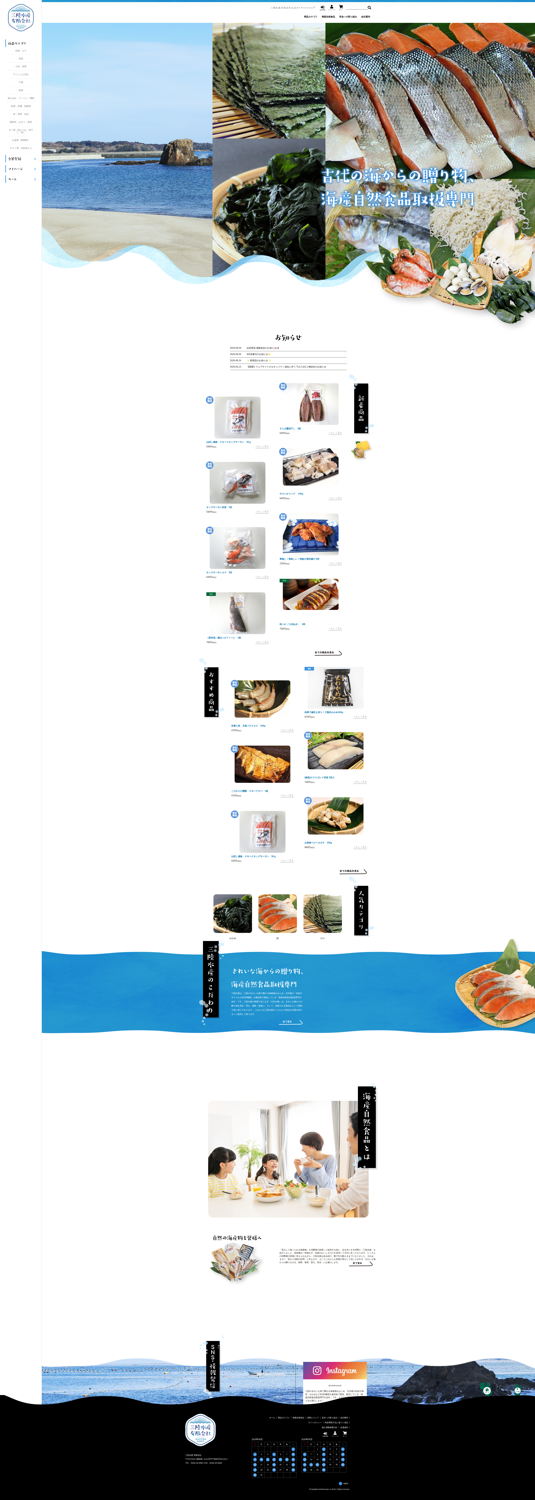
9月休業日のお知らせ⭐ (259, 354)
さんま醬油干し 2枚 (290, 428)
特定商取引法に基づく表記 (336, 1422)
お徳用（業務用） (21, 140)
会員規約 (344, 1427)
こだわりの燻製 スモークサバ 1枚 (249, 791)
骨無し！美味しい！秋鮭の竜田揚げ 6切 (299, 559)
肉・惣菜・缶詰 (21, 114)
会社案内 (365, 16)
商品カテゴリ (311, 16)
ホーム (272, 1418)
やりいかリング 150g (291, 494)
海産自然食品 (328, 16)
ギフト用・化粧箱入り (21, 148)
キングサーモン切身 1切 (219, 507)
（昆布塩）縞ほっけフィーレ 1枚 (223, 637)
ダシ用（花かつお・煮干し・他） (21, 131)
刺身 (21, 90)
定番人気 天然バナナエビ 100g (248, 726)
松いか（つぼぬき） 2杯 (292, 624)
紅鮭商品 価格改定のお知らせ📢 (263, 348)
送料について (313, 1418)
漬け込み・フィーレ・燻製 (21, 98)
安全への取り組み (348, 16)
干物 (21, 82)
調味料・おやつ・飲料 (21, 122)
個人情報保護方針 (329, 1427)
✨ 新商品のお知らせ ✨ (259, 360)
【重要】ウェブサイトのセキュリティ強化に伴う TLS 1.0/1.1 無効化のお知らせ (286, 367)
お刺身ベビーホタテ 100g (318, 842)
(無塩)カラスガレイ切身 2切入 (320, 777)
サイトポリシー (315, 1422)
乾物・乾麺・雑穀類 (21, 106)
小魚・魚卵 (20, 66)
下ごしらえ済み (21, 74)
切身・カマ (20, 51)
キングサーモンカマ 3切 (219, 572)
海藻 (21, 58)
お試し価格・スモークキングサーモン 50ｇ (228, 442)
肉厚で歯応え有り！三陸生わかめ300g (324, 712)
